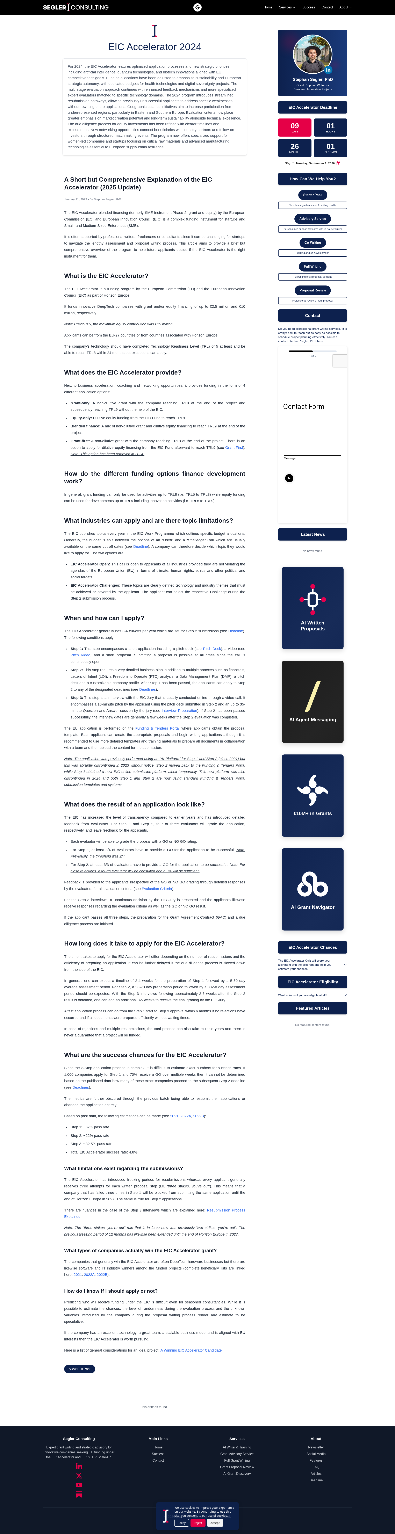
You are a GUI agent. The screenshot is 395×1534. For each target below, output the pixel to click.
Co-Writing (312, 242)
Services (285, 7)
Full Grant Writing (237, 1460)
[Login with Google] (197, 7)
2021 (174, 1116)
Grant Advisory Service (237, 1454)
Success (308, 7)
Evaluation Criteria (157, 889)
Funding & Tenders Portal (157, 728)
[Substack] (79, 1494)
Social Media (316, 1454)
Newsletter (316, 1447)
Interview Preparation (179, 711)
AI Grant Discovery (237, 1473)
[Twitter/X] (79, 1476)
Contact (327, 7)
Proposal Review (313, 290)
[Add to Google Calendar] (338, 163)
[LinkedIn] (79, 1466)
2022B (198, 1116)
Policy (182, 1523)
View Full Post (79, 1369)
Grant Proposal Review (237, 1467)
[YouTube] (79, 1485)
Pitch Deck (212, 649)
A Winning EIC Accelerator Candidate (191, 1350)
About (343, 7)
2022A (185, 1116)
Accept (215, 1523)
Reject (198, 1523)
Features (316, 1460)
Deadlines (147, 689)
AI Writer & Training (237, 1447)
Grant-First (234, 448)
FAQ (316, 1467)
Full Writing (313, 266)
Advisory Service (312, 218)
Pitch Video (80, 655)
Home (268, 7)
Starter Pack (312, 195)
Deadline (140, 546)
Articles (316, 1473)
